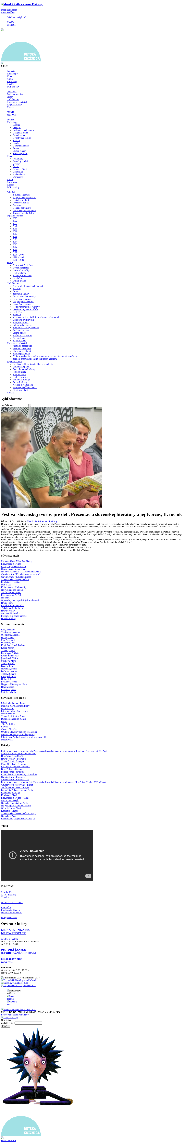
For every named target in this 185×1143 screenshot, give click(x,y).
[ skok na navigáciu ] (16, 17)
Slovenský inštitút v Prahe (13, 716)
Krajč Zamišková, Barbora (13, 645)
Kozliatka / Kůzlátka (10, 582)
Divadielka (18, 171)
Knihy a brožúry (20, 377)
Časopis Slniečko (9, 729)
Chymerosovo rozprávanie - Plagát (17, 785)
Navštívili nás (19, 338)
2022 (15, 221)
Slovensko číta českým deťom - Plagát (18, 813)
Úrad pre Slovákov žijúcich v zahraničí (19, 732)
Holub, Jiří (6, 679)
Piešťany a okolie (21, 390)
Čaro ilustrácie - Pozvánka (13, 777)
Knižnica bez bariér (21, 200)
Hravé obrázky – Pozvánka (13, 759)
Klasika (16, 140)
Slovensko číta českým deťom (15, 579)
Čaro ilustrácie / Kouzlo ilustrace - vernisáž (20, 574)
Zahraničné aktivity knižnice (26, 327)
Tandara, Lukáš (8, 650)
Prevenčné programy (22, 299)
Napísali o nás (19, 340)
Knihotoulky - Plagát (10, 792)
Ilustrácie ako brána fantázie (14, 616)
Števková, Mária (8, 661)
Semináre (17, 314)
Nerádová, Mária (9, 668)
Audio (10, 79)
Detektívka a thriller (22, 138)
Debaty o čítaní (20, 169)
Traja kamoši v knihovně (12, 608)
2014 (15, 241)
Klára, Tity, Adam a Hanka (13, 566)
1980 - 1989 (18, 260)
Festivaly (17, 288)
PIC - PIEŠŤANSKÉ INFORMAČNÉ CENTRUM (18, 951)
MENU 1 (11, 112)
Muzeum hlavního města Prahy (15, 706)
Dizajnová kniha (20, 132)
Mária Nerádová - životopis (13, 764)
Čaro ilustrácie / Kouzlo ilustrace (16, 577)
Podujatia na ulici (20, 322)
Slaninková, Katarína (10, 632)
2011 (15, 249)
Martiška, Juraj (8, 640)
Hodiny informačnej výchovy (26, 307)
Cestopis (17, 127)
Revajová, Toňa (8, 676)
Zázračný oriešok (20, 161)
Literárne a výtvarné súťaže (25, 309)
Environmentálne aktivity (24, 296)
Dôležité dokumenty (22, 208)
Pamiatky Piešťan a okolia (25, 387)
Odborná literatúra (21, 145)
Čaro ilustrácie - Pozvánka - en (15, 779)
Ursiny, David (7, 637)
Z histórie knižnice (21, 195)
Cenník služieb (19, 280)
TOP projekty (13, 86)
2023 (15, 218)
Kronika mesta (19, 374)
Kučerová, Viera (8, 689)
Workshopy (18, 177)
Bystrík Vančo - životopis (12, 772)
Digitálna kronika (15, 94)
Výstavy (16, 164)
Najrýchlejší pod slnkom (12, 590)
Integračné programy (22, 304)
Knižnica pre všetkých (17, 102)
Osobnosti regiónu (21, 366)
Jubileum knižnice (21, 330)
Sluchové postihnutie (22, 351)
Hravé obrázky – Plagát (12, 756)
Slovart (4, 726)
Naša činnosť (13, 99)
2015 (15, 239)
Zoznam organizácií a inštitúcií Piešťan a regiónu (35, 359)
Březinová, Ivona (9, 681)
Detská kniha (19, 135)
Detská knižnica (8, 1140)
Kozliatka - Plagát (9, 795)
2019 (15, 228)
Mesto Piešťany (8, 713)
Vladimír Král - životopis (12, 761)
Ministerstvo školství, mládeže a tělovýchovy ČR (23, 737)
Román (16, 148)
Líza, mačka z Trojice (11, 564)
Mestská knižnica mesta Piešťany (9, 11)
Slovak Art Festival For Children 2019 (18, 753)
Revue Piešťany (20, 382)
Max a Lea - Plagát (9, 800)
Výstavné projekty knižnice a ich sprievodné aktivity (37, 317)
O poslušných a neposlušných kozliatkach (20, 600)
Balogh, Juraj (7, 666)
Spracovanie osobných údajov (15, 1014)
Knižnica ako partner (22, 335)
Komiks (16, 143)
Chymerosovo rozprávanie (13, 569)
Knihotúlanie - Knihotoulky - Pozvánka (19, 774)
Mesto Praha (7, 739)
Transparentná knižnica (23, 213)
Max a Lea (6, 584)
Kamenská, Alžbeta (10, 653)
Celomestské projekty (22, 325)
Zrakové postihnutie (22, 348)
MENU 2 (11, 115)
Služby (10, 97)
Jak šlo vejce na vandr (11, 592)
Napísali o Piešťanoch (23, 385)
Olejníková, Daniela (10, 635)
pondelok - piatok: (9, 939)
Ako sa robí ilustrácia (11, 613)
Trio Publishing (8, 724)
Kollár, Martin (7, 648)
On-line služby (19, 273)
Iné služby (17, 278)
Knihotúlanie (19, 174)
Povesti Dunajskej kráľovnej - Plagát (18, 818)
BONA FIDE (7, 708)
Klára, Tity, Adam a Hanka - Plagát (17, 790)
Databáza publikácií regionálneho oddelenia (33, 364)
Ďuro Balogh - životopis (12, 769)
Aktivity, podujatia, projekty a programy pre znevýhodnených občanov (45, 356)
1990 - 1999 (18, 257)
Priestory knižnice (21, 202)
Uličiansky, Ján (8, 642)
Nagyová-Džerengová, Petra (14, 684)
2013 (15, 244)
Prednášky (17, 312)
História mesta (19, 372)
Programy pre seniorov (23, 301)
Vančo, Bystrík (8, 663)
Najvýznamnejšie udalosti (24, 197)
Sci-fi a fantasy (19, 151)
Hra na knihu (7, 603)
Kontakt (10, 107)
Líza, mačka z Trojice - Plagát (14, 798)
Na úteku (5, 597)
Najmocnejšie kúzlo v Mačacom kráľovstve (21, 571)
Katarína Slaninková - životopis (15, 766)
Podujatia (11, 25)
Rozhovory (12, 81)
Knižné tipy (12, 73)
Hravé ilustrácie (8, 618)
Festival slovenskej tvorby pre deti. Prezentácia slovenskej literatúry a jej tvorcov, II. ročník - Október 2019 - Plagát (53, 782)
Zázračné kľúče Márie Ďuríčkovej (16, 561)
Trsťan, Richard (8, 674)
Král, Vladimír (7, 629)
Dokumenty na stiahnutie (24, 210)
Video (9, 76)
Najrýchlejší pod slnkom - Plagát (16, 805)
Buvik (4, 721)
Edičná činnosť (20, 333)
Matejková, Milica (9, 658)
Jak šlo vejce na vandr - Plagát (15, 787)
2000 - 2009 (18, 254)
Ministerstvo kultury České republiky (18, 734)
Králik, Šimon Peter (10, 655)
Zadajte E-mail (8, 1023)
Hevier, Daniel (7, 687)
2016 (15, 236)
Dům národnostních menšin (13, 719)
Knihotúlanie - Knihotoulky (13, 587)
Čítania (16, 166)
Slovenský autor (20, 153)
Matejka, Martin (8, 692)
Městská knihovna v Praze (13, 703)
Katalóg (10, 22)
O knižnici (11, 91)
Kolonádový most (11, 958)
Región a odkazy (14, 104)
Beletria (16, 125)
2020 (15, 226)
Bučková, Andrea (9, 671)
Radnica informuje (21, 379)
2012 (15, 247)
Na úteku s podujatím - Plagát (14, 803)
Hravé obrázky (8, 610)
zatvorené (7, 961)
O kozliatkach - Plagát (11, 808)
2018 (15, 231)
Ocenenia (17, 205)
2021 (15, 223)
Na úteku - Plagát (9, 816)
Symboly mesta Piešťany (24, 369)
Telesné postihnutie (21, 353)
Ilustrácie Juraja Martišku (12, 605)
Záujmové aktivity (21, 294)
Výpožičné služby (21, 267)
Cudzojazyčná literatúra (23, 130)
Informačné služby (21, 270)
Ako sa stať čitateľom (23, 265)
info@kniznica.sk (9, 917)
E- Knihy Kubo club (22, 275)
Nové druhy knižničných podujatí (28, 286)
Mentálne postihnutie (22, 346)
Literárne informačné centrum (14, 711)
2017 (15, 234)
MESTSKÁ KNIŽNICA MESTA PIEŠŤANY (15, 932)
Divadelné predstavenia (23, 320)
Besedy (16, 291)
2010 (15, 252)
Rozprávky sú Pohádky (12, 595)
